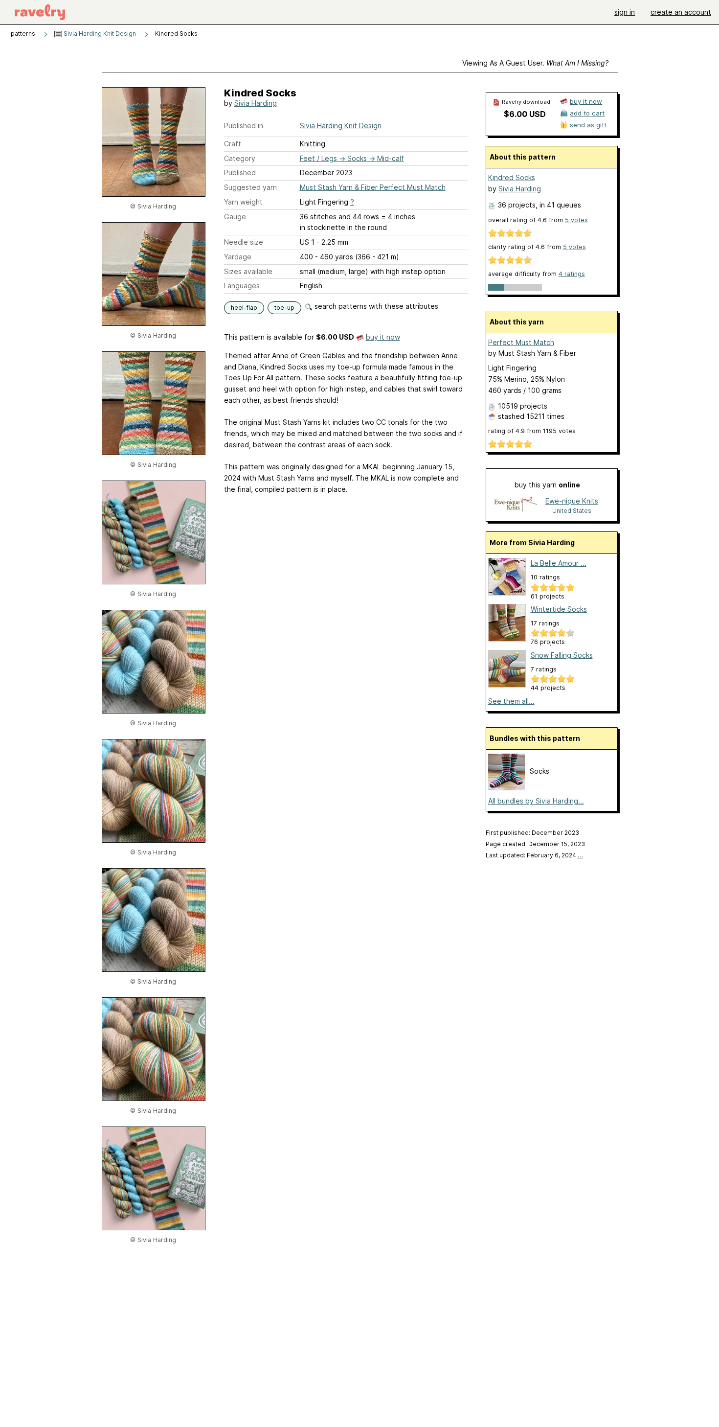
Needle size (243, 242)
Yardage (237, 257)
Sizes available (248, 271)
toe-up (284, 307)
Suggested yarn (250, 187)
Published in (243, 125)
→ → (352, 158)
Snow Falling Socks (562, 655)
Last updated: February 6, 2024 (534, 855)
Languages (242, 285)
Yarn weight (243, 202)
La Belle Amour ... (558, 563)
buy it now (383, 337)
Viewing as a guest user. (535, 63)
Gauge (235, 216)
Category (239, 158)
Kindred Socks (511, 177)
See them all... (511, 701)
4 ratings (572, 273)
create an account (681, 12)
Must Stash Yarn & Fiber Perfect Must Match (373, 187)
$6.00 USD (525, 114)
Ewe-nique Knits (571, 501)
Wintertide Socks (559, 609)
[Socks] (506, 787)
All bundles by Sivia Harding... (536, 801)
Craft (232, 143)
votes (576, 220)
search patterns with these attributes (375, 306)
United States (571, 510)
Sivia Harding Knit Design (99, 33)
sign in (624, 12)
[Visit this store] (515, 505)
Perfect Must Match (521, 342)
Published (240, 172)
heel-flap (244, 307)
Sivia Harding (255, 103)
